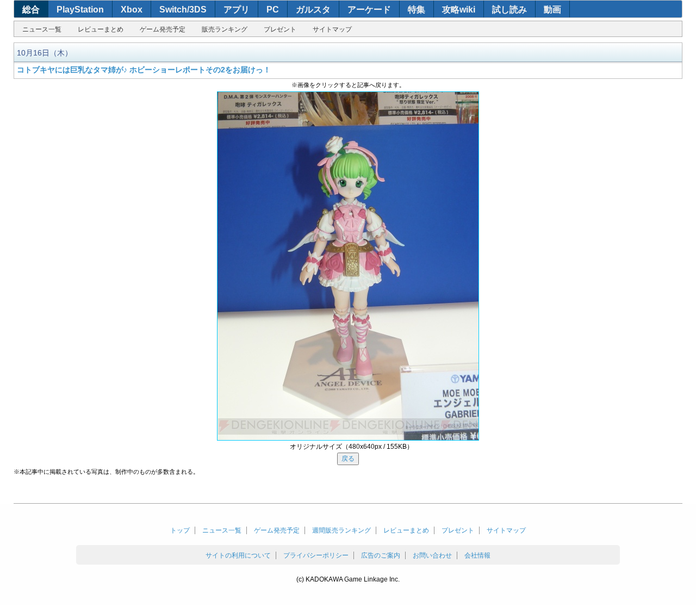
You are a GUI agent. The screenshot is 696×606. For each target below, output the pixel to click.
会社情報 (477, 555)
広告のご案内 (380, 555)
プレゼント (280, 29)
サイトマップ (332, 29)
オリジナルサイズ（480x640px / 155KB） (351, 446)
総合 (31, 9)
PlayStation (80, 9)
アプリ (236, 9)
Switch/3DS (183, 9)
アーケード (369, 9)
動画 (552, 9)
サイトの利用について (238, 555)
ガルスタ (313, 9)
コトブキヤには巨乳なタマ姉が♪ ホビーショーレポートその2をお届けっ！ (144, 69)
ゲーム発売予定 (162, 29)
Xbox (131, 9)
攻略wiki (458, 9)
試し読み (509, 9)
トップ (180, 530)
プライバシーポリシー (316, 555)
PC (272, 9)
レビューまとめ (100, 29)
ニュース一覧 (41, 29)
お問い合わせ (432, 555)
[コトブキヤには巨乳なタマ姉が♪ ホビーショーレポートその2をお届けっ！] (348, 266)
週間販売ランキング (341, 530)
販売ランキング (224, 29)
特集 (416, 9)
